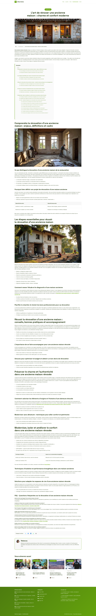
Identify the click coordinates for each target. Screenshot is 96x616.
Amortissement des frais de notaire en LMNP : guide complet (20, 573)
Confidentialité (25, 614)
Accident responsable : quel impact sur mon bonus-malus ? (72, 573)
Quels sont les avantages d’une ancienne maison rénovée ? (32, 101)
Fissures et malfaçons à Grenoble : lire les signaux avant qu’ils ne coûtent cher (56, 573)
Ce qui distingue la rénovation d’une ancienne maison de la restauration (31, 70)
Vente (70, 1)
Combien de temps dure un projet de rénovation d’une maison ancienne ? (35, 103)
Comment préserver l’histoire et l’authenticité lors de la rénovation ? (34, 108)
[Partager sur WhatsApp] (33, 533)
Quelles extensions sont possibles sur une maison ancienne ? (33, 111)
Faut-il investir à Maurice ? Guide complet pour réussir (39, 573)
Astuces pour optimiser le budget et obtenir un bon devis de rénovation (32, 85)
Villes (63, 1)
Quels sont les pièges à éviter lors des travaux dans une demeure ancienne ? (35, 112)
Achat (80, 1)
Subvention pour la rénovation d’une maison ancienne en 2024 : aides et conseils (53, 404)
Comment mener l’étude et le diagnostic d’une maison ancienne (30, 77)
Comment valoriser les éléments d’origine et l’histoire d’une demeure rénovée (32, 90)
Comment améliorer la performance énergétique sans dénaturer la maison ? (35, 109)
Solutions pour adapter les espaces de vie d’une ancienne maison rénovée (33, 98)
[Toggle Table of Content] (17, 68)
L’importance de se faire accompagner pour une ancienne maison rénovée (32, 83)
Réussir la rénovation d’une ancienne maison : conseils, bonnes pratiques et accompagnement (35, 82)
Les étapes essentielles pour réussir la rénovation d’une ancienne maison (31, 75)
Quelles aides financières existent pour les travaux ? (31, 106)
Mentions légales (18, 614)
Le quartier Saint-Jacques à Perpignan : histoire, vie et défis (35, 521)
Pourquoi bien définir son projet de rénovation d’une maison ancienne (31, 72)
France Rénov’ (47, 464)
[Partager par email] (36, 533)
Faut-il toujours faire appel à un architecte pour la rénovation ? (33, 104)
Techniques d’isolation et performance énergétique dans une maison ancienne (33, 96)
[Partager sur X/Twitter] (26, 533)
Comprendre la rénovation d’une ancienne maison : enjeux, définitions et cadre (32, 69)
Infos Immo (70, 614)
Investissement (75, 1)
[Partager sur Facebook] (28, 533)
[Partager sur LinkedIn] (31, 533)
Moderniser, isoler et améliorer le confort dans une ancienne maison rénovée (32, 95)
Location (66, 1)
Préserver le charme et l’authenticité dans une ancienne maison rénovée (31, 88)
